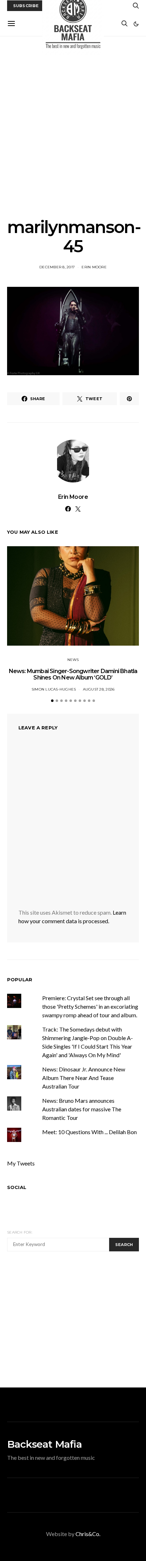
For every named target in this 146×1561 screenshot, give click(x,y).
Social (16, 1187)
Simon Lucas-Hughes (54, 689)
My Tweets (21, 1163)
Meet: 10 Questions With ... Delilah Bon (89, 1131)
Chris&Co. (87, 1533)
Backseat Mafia (44, 1444)
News (73, 659)
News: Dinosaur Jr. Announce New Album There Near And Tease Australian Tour (83, 1078)
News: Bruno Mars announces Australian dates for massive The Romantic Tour (81, 1109)
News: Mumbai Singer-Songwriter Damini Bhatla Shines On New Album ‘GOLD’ (73, 674)
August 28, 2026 (99, 689)
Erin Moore (94, 267)
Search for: (19, 1232)
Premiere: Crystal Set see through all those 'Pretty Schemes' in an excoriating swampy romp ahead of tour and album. (90, 1006)
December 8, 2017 (57, 267)
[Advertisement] (73, 126)
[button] (136, 24)
